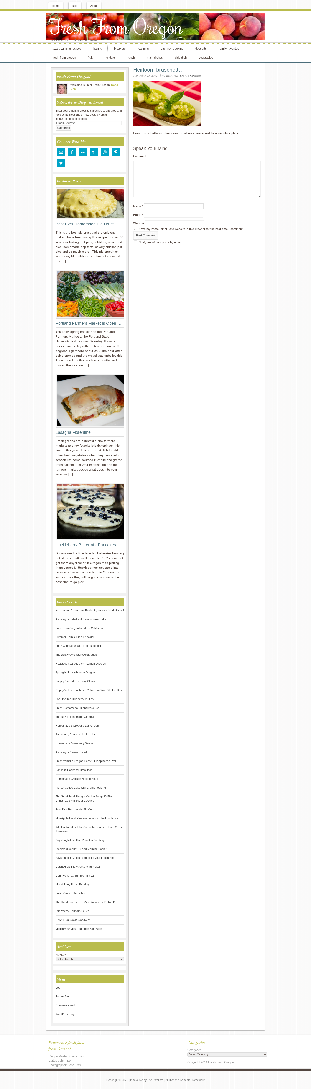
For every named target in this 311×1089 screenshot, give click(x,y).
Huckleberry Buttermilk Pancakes (86, 545)
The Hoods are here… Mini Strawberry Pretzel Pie (86, 902)
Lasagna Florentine (73, 432)
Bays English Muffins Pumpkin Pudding (80, 840)
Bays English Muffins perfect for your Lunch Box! (85, 858)
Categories (194, 1050)
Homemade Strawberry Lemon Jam (77, 725)
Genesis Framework (192, 1080)
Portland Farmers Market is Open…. (88, 323)
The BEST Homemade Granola (75, 716)
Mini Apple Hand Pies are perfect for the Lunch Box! (87, 818)
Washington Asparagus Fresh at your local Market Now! (90, 610)
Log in (59, 987)
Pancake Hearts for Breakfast (74, 770)
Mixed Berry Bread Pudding (73, 884)
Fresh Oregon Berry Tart (70, 893)
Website (138, 223)
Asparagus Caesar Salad (71, 752)
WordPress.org (65, 1014)
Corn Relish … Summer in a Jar (75, 875)
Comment (139, 156)
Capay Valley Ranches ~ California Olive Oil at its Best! (89, 690)
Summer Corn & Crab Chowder (75, 637)
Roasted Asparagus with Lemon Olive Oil (81, 663)
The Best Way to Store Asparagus (76, 654)
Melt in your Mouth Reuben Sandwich (79, 928)
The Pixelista (155, 1080)
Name (138, 206)
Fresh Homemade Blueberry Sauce (77, 708)
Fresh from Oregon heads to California (79, 628)
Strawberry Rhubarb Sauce (72, 911)
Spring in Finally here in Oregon (75, 672)
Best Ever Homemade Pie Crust (85, 224)
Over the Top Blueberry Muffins (75, 699)
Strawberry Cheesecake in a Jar (75, 734)
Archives (61, 955)
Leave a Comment (191, 75)
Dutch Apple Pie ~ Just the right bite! (78, 866)
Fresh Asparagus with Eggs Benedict (78, 646)
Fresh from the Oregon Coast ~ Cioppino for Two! (86, 761)
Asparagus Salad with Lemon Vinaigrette (81, 619)
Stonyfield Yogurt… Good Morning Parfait (81, 849)
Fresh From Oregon (116, 26)
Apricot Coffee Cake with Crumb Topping (81, 787)
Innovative (136, 1080)
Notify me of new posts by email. (160, 242)
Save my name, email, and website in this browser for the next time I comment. (191, 229)
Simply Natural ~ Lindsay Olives (75, 681)
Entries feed (63, 996)
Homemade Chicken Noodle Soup (77, 778)
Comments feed (65, 1005)
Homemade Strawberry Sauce (74, 743)
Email (138, 215)
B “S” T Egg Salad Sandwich (73, 920)
